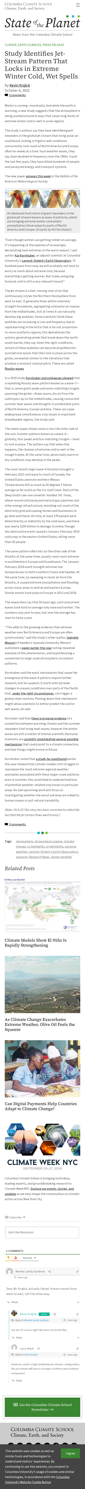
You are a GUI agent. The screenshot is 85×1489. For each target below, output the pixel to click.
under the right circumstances (33, 693)
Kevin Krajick (19, 85)
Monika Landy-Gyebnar (36, 1320)
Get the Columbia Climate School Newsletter (45, 1407)
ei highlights (54, 846)
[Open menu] (78, 5)
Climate (11, 45)
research (22, 857)
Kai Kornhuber (25, 255)
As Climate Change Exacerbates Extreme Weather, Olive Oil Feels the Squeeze (40, 1024)
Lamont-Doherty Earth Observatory (46, 260)
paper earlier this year (37, 648)
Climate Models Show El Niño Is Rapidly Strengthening (36, 943)
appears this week (38, 176)
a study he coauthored (51, 759)
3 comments (17, 95)
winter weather (61, 857)
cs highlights (36, 846)
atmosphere (24, 841)
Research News (39, 857)
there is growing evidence (48, 718)
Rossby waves (14, 368)
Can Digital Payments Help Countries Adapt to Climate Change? (41, 1106)
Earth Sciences (29, 45)
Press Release (53, 45)
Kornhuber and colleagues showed (49, 378)
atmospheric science (48, 841)
